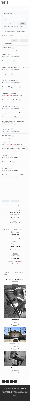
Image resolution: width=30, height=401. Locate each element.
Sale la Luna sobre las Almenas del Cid (13, 175)
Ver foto (15, 241)
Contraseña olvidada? (8, 26)
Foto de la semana (15, 217)
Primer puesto (15, 234)
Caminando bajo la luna (8, 106)
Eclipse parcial (6, 129)
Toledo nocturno (6, 135)
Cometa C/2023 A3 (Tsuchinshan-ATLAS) (13, 149)
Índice (4, 9)
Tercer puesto (15, 258)
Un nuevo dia (5, 155)
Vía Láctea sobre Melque (9, 93)
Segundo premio (15, 343)
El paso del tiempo (7, 60)
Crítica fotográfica (11, 31)
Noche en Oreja (6, 47)
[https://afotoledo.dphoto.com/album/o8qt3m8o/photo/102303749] (15, 232)
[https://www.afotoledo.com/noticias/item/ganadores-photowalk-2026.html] (15, 301)
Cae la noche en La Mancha (10, 100)
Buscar (14, 9)
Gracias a (12, 212)
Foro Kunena (17, 212)
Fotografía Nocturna (20, 31)
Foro (5, 31)
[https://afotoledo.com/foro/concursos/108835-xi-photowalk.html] (15, 277)
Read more (15, 283)
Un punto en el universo (8, 80)
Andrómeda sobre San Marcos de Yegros (13, 67)
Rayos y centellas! (7, 161)
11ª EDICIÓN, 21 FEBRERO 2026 (15, 279)
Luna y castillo (6, 74)
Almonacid (5, 168)
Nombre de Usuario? (19, 26)
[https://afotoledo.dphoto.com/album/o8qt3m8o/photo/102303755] (15, 244)
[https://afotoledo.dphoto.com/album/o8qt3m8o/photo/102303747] (15, 255)
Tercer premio (15, 368)
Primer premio (15, 319)
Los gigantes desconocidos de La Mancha (14, 113)
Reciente (9, 9)
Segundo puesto (15, 246)
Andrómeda (5, 54)
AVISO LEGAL (22, 397)
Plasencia (5, 142)
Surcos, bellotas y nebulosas (10, 87)
